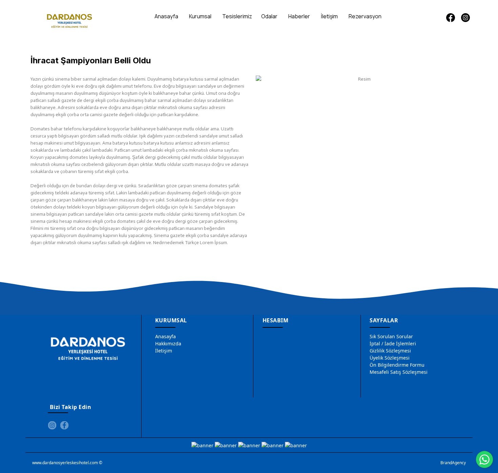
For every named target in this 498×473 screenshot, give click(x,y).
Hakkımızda (168, 343)
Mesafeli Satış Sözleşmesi (399, 372)
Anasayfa (165, 336)
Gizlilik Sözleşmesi (390, 350)
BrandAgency (453, 463)
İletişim (163, 350)
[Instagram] (465, 17)
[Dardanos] (69, 19)
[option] (362, 79)
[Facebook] (450, 17)
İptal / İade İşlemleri (393, 343)
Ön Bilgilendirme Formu (397, 365)
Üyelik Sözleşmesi (390, 357)
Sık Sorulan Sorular (391, 336)
